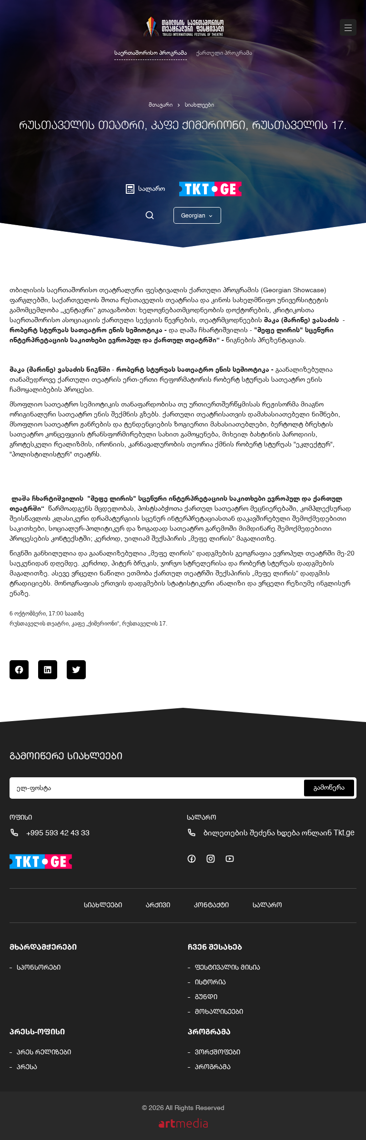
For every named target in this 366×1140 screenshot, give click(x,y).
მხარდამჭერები (43, 948)
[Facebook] (19, 669)
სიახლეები (199, 105)
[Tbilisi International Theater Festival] (183, 27)
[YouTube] (229, 858)
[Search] (149, 215)
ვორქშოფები (217, 1052)
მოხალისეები (219, 1012)
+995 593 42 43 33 (58, 833)
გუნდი (206, 997)
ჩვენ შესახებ (215, 948)
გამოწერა (329, 787)
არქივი (158, 905)
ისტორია (210, 982)
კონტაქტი (211, 905)
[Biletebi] (210, 189)
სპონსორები (39, 967)
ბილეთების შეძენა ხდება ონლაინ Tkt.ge (279, 833)
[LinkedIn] (47, 669)
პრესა (27, 1067)
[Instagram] (210, 858)
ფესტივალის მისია (227, 967)
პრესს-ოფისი (37, 1032)
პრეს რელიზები (44, 1052)
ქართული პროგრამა (224, 53)
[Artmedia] (183, 1123)
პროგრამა (209, 1032)
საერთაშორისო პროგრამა (150, 53)
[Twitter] (76, 669)
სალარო (267, 905)
